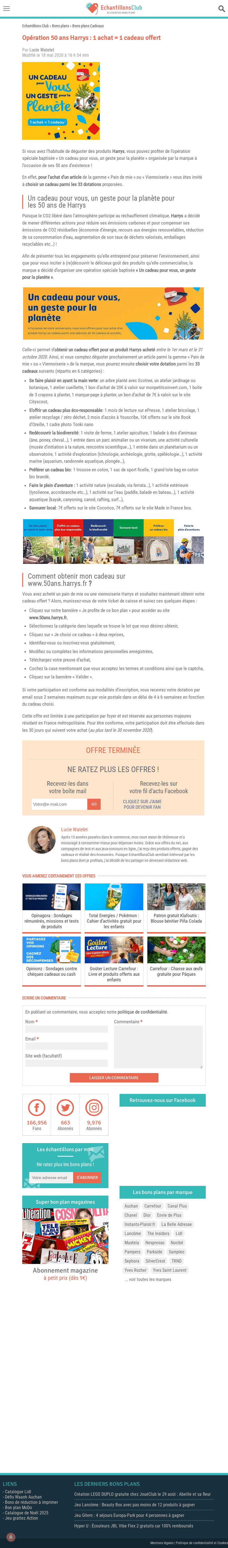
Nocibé (177, 1242)
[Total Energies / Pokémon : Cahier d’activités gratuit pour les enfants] (114, 908)
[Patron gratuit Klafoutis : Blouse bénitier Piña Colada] (176, 908)
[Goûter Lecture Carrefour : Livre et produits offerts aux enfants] (114, 961)
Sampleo (176, 1252)
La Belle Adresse (177, 1224)
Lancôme (133, 1233)
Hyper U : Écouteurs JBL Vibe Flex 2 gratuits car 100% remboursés (133, 1526)
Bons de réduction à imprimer (31, 1502)
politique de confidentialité (142, 1012)
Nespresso (154, 1242)
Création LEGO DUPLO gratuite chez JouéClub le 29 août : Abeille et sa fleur (142, 1494)
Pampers (132, 1252)
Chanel (131, 1215)
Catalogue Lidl (18, 1491)
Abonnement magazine (65, 1273)
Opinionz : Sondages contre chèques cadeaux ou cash (51, 971)
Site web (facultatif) (43, 1056)
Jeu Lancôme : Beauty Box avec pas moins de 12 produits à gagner (134, 1504)
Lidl (179, 1233)
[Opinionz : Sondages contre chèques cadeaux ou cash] (52, 961)
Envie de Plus (169, 1215)
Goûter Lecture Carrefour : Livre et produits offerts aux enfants (114, 974)
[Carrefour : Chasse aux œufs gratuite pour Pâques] (176, 961)
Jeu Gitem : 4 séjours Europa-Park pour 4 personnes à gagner (129, 1515)
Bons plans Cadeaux (88, 26)
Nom (29, 1021)
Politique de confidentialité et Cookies (202, 1543)
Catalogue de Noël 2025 (26, 1512)
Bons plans (60, 26)
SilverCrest (155, 1261)
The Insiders (158, 1233)
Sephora (132, 1261)
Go (93, 804)
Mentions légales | (163, 1543)
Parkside (154, 1252)
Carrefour (152, 1206)
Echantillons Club (35, 26)
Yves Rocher (136, 1270)
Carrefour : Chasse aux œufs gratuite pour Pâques (176, 971)
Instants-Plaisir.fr (140, 1224)
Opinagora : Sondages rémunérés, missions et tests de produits (51, 921)
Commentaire (128, 1021)
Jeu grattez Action (21, 1518)
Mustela (132, 1242)
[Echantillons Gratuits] (114, 13)
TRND (177, 1261)
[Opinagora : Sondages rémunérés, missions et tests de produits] (52, 908)
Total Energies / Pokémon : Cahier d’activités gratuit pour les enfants (114, 921)
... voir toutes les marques (148, 1279)
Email (30, 1039)
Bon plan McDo (18, 1507)
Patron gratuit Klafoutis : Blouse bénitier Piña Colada (176, 918)
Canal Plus (177, 1206)
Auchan (131, 1206)
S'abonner (87, 1177)
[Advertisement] (154, 101)
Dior (147, 1215)
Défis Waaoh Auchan (23, 1497)
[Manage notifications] (10, 1537)
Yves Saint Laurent (170, 1270)
